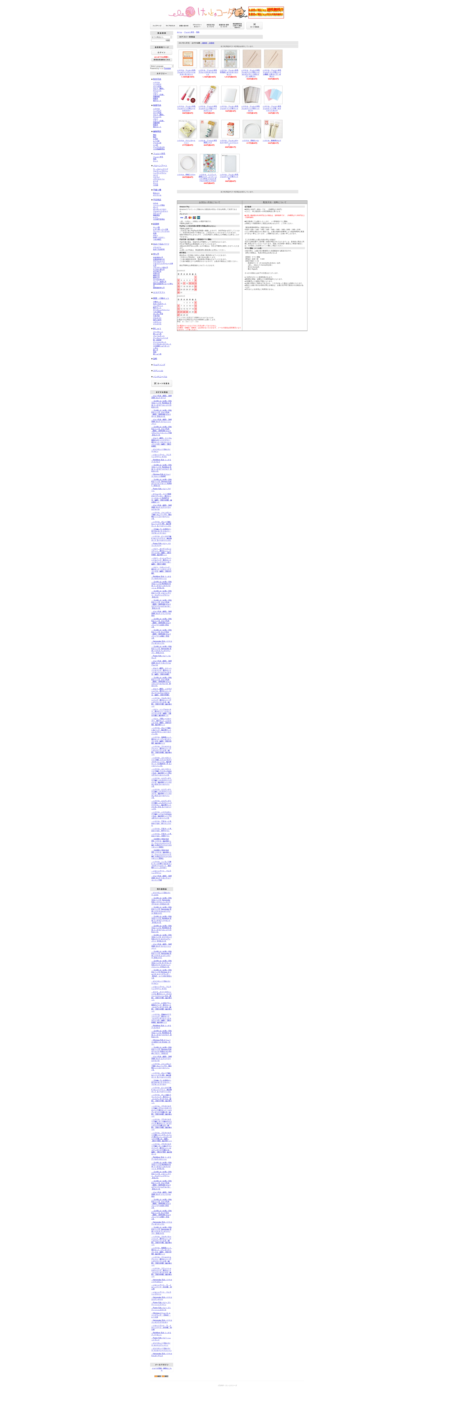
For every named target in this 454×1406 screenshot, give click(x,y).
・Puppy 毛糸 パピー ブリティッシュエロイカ (161, 1308)
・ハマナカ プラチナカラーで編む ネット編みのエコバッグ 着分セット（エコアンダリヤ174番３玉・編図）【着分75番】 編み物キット (161, 1124)
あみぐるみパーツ (161, 243)
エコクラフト (159, 292)
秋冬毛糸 (157, 79)
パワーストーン (159, 179)
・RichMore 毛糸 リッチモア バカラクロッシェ (161, 577)
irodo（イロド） (159, 237)
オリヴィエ (157, 195)
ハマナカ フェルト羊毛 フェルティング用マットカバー (251, 108)
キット (155, 161)
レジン (155, 217)
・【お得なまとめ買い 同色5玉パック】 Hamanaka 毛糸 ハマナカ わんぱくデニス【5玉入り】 (161, 910)
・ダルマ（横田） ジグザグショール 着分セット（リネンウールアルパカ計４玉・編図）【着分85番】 (161, 692)
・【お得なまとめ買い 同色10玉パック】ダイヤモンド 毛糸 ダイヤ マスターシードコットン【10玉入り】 (161, 963)
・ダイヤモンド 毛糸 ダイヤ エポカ (160, 893)
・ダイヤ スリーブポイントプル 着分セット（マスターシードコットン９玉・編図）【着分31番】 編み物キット (161, 995)
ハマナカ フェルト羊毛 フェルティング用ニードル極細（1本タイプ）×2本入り (273, 73)
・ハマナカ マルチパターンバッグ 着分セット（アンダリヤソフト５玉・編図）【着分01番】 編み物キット (161, 702)
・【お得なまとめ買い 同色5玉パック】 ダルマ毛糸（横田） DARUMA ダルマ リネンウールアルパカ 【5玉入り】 (161, 681)
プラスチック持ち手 (160, 267)
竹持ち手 (156, 273)
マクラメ (156, 177)
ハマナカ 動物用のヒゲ (272, 140)
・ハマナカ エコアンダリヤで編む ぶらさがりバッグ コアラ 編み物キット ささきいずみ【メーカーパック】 (162, 793)
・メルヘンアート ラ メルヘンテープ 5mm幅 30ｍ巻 (161, 1287)
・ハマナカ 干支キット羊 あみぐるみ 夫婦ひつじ (162, 834)
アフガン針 (157, 143)
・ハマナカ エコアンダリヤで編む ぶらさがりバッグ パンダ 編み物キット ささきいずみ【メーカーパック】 (162, 782)
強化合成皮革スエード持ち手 (163, 284)
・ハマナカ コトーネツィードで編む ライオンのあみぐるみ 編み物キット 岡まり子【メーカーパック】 (161, 772)
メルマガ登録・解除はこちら (162, 1369)
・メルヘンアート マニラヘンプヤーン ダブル (161, 455)
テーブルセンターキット (162, 344)
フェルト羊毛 (159, 153)
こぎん (155, 348)
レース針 (156, 141)
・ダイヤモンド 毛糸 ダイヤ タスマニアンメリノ (160, 1344)
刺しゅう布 (157, 354)
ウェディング (159, 364)
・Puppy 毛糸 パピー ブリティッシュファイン (161, 1303)
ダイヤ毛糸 (157, 86)
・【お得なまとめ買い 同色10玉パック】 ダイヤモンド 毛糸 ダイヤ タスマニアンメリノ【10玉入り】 (161, 938)
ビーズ (155, 181)
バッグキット (158, 305)
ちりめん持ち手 (159, 269)
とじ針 (155, 145)
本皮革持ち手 (158, 257)
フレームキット (159, 336)
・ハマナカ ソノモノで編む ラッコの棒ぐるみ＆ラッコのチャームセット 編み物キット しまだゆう (161, 864)
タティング (157, 213)
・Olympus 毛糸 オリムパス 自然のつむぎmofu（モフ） (160, 1042)
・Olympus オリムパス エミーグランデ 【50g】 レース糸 (161, 1315)
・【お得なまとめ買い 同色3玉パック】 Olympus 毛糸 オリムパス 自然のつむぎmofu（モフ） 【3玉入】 (161, 1050)
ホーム (179, 32)
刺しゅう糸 (157, 334)
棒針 (154, 135)
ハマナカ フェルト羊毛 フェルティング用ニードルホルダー (187, 108)
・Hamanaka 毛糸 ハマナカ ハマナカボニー (161, 1280)
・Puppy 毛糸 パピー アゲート (161, 489)
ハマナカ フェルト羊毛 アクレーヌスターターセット (208, 72)
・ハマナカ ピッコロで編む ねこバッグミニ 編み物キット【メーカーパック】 (161, 538)
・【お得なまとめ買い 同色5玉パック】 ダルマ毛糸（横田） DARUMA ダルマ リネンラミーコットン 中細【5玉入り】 (161, 430)
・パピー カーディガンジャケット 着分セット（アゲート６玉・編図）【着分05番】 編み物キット (161, 551)
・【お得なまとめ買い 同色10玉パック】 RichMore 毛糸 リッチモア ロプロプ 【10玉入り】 (161, 468)
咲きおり (156, 193)
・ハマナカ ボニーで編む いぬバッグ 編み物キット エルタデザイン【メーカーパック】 (161, 731)
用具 (154, 159)
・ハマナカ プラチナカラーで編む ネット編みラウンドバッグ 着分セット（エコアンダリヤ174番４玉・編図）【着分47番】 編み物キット (161, 1149)
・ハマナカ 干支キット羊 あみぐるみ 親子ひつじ (162, 829)
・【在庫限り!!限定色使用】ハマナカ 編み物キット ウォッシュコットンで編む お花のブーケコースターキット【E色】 (161, 854)
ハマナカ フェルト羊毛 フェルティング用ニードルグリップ (208, 108)
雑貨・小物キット (161, 298)
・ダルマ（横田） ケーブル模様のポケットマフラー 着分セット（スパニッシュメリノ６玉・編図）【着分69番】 (161, 442)
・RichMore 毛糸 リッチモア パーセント (161, 1333)
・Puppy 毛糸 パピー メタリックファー (161, 544)
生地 (154, 233)
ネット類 (156, 227)
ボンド (155, 207)
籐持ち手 (156, 275)
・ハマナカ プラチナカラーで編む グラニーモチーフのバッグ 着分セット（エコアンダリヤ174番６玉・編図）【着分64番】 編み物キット (161, 1111)
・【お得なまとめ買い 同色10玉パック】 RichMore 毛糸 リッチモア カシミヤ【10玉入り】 (161, 404)
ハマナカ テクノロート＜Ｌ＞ (186, 141)
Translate (167, 68)
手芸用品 (157, 199)
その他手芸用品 (159, 219)
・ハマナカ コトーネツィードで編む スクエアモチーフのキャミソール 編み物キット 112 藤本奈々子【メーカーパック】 (161, 761)
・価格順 (204, 43)
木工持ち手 (157, 271)
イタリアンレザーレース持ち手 (163, 264)
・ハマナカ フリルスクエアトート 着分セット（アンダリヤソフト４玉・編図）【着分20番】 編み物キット (161, 750)
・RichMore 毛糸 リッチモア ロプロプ (161, 460)
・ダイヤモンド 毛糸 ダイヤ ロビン (160, 450)
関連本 (155, 98)
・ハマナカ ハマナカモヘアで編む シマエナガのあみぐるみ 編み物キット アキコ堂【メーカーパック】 (161, 815)
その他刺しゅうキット (161, 346)
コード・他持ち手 (159, 281)
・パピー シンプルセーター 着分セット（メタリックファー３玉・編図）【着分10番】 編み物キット (161, 712)
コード (155, 175)
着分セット (157, 100)
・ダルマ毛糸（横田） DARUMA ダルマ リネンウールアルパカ (161, 663)
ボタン (155, 235)
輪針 (154, 137)
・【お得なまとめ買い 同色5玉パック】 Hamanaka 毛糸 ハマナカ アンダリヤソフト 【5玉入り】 (161, 649)
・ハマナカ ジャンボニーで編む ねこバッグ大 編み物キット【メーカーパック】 (161, 515)
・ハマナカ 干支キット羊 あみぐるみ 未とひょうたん (162, 823)
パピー (155, 92)
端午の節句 (157, 320)
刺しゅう (157, 328)
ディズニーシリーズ (160, 338)
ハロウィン (157, 322)
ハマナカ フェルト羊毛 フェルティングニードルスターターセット (187, 72)
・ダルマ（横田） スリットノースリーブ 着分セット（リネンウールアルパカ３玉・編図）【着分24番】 (161, 671)
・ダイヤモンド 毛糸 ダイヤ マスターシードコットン (161, 1349)
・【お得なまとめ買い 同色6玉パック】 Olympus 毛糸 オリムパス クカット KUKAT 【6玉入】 (161, 482)
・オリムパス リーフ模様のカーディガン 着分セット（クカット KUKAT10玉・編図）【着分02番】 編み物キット (161, 498)
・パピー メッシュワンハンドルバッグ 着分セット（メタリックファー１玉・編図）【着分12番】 (161, 561)
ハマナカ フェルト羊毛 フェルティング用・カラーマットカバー (273, 108)
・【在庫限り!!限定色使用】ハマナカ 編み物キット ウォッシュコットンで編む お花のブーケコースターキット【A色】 (161, 843)
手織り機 (157, 189)
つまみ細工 (157, 239)
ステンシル (158, 370)
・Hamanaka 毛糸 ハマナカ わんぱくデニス (161, 1354)
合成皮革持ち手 (159, 259)
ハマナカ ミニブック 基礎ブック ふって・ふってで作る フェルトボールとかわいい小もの (208, 177)
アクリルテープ (159, 261)
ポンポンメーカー (159, 209)
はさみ (155, 203)
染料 (155, 358)
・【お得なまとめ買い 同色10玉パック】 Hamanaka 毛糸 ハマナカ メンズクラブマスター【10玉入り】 (161, 901)
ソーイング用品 (159, 205)
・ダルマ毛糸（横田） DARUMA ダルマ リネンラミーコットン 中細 (161, 878)
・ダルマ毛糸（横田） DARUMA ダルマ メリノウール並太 (161, 613)
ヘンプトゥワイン (159, 173)
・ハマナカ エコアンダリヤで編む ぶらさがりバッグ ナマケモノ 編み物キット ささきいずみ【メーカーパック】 (162, 804)
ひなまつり (157, 317)
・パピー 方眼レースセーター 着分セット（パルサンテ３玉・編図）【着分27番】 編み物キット (161, 721)
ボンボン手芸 (158, 313)
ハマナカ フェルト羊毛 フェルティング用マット (230, 107)
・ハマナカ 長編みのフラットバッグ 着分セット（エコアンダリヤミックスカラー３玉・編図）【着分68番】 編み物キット (161, 1018)
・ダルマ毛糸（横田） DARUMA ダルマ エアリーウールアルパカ (161, 507)
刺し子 (155, 350)
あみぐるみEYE (159, 249)
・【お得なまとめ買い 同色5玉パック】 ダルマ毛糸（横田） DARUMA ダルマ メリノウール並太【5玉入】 (161, 623)
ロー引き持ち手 (159, 279)
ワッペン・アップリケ (161, 231)
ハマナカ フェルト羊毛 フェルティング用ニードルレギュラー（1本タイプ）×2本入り (251, 73)
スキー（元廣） (159, 94)
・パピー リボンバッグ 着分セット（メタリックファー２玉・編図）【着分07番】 (161, 570)
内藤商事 (156, 96)
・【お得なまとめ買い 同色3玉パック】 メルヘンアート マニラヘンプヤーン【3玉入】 (161, 594)
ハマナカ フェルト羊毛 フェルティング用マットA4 (230, 176)
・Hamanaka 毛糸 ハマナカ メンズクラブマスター (161, 1321)
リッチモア (157, 84)
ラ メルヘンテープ (160, 169)
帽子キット (157, 307)
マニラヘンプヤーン (160, 171)
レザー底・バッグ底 (160, 229)
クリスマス (157, 324)
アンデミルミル (159, 147)
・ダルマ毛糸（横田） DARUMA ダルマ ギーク (161, 396)
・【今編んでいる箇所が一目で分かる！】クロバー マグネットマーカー (161, 531)
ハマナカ (156, 82)
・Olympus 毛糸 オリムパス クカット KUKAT (160, 475)
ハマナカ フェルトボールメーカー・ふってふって (229, 142)
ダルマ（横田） (159, 88)
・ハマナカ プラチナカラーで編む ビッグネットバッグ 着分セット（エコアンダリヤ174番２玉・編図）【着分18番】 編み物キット (161, 1136)
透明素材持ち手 (159, 287)
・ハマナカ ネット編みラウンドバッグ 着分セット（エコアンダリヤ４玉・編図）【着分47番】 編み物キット (161, 1098)
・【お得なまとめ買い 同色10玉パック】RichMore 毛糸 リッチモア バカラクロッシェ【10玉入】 (161, 584)
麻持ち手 (156, 277)
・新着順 (211, 43)
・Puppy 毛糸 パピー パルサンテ (161, 657)
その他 (155, 185)
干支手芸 (156, 315)
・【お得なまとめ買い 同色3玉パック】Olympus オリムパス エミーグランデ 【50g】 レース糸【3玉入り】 (161, 974)
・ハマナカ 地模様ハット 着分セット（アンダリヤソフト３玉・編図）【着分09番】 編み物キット (162, 740)
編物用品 (157, 131)
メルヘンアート (160, 165)
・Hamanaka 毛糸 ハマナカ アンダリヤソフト (161, 642)
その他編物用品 (159, 149)
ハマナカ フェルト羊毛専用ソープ (208, 141)
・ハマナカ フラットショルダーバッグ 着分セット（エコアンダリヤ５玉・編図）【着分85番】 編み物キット (161, 1272)
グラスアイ (157, 247)
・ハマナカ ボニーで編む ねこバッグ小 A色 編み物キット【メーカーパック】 (161, 523)
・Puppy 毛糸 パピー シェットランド (161, 1339)
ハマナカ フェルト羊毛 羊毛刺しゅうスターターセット (230, 72)
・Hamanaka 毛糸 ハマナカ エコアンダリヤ (161, 1298)
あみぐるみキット (159, 303)
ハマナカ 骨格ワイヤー (186, 174)
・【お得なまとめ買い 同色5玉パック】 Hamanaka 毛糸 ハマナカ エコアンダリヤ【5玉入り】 (161, 954)
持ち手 (156, 253)
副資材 (156, 223)
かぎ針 (155, 139)
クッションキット (159, 342)
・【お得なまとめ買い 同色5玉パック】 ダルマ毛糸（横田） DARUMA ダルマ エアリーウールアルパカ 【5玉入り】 (161, 604)
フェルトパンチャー (160, 211)
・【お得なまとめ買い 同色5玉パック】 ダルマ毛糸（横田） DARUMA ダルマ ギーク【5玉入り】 (161, 413)
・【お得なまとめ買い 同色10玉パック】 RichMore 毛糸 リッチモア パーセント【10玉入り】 (161, 919)
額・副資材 (157, 340)
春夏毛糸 (157, 105)
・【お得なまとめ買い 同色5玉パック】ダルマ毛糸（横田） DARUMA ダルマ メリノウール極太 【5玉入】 (161, 634)
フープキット (158, 332)
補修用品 (156, 215)
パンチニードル (160, 376)
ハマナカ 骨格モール (250, 140)
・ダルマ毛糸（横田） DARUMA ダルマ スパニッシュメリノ (161, 421)
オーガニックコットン (161, 309)
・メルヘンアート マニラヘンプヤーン (161, 871)
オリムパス (157, 90)
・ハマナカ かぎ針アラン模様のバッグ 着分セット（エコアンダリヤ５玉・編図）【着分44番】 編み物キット (161, 1007)
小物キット (157, 301)
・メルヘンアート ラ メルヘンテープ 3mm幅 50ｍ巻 (161, 1327)
